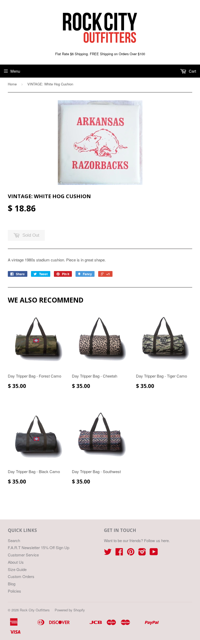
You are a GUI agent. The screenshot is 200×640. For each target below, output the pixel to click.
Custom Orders (21, 576)
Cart (192, 71)
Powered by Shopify (70, 609)
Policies (14, 591)
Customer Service (23, 554)
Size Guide (17, 569)
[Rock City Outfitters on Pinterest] (131, 553)
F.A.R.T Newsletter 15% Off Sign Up (38, 547)
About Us (16, 562)
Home (12, 83)
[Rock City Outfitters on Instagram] (142, 553)
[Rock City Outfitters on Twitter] (108, 553)
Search (14, 540)
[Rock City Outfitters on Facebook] (119, 553)
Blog (11, 583)
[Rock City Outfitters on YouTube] (154, 553)
